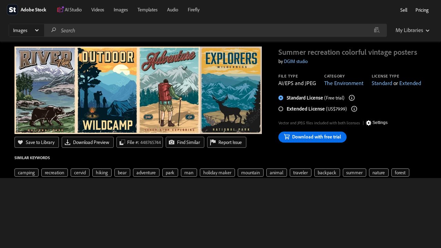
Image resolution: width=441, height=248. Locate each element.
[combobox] (215, 30)
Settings (380, 122)
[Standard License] (352, 97)
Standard (382, 83)
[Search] (54, 30)
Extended (410, 83)
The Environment (343, 83)
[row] (26, 172)
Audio (172, 10)
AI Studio (73, 10)
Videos (97, 10)
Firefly (193, 10)
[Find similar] (376, 30)
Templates (147, 10)
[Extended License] (354, 108)
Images (121, 10)
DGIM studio (296, 61)
